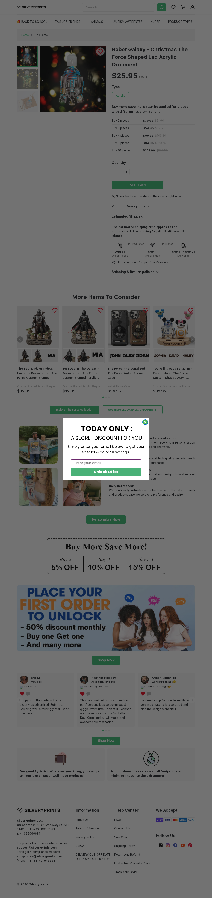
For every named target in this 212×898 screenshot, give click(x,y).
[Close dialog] (145, 422)
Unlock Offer (106, 471)
